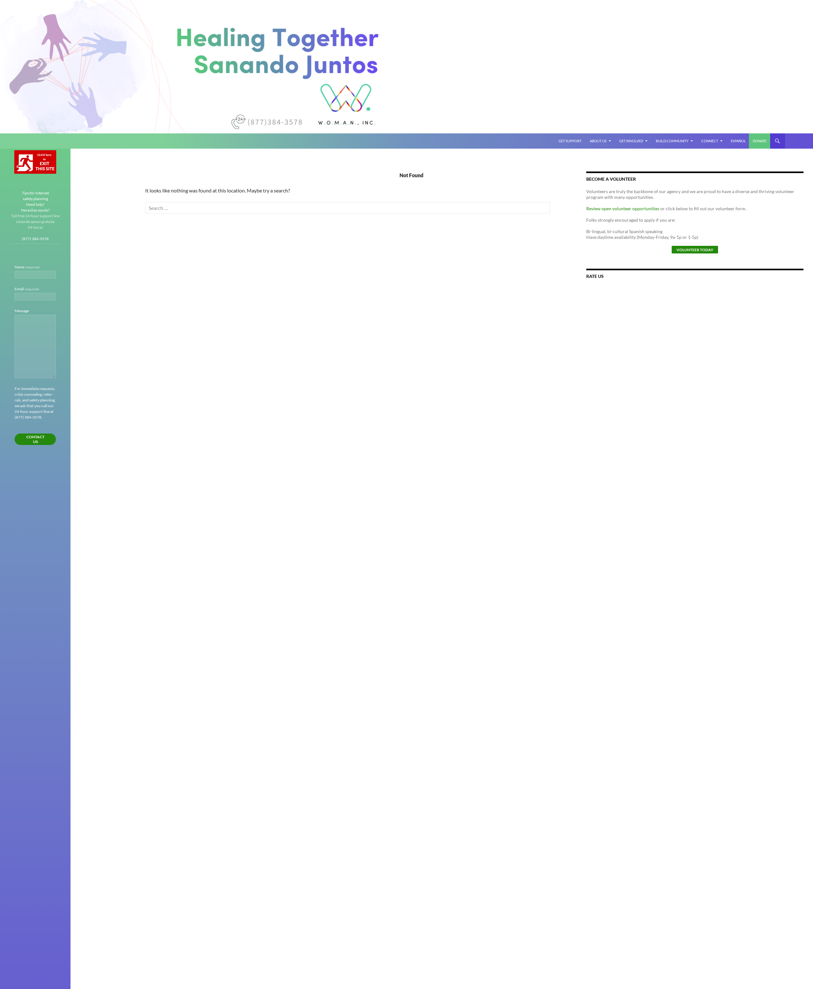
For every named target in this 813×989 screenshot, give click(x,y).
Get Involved (631, 141)
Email (27, 288)
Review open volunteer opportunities (622, 208)
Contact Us (35, 439)
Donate (759, 141)
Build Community (672, 141)
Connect (709, 141)
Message (22, 310)
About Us (598, 141)
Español (738, 141)
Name (27, 267)
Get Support (570, 141)
